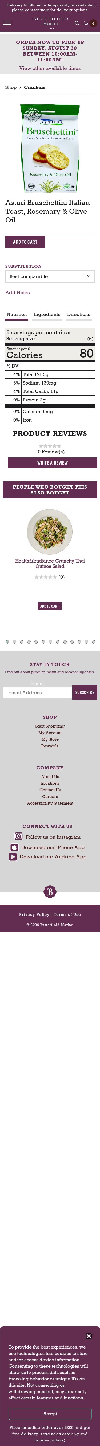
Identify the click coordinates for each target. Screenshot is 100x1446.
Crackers (35, 87)
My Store (50, 739)
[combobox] (50, 276)
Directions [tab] (78, 314)
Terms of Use (67, 914)
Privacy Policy (34, 914)
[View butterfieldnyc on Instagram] (47, 837)
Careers (50, 796)
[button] (88, 1336)
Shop (11, 87)
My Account (50, 732)
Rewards (50, 745)
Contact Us (50, 789)
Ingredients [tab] (47, 314)
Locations (50, 783)
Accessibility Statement (50, 803)
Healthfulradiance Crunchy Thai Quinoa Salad (50, 563)
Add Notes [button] (17, 293)
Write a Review (52, 462)
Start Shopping (50, 726)
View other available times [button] (50, 68)
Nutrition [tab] (17, 314)
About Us (50, 776)
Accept (50, 1413)
